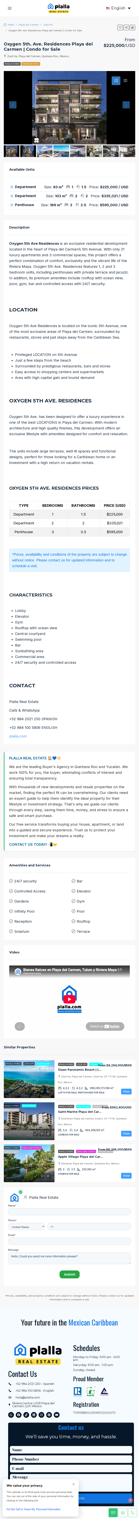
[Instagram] (41, 1415)
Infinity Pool (24, 911)
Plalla (11, 24)
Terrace (83, 931)
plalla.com (18, 736)
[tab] (116, 80)
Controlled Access (29, 891)
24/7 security (25, 881)
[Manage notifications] (130, 1500)
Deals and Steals (86, 1151)
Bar (80, 881)
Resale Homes (12, 64)
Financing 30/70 (30, 64)
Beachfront (83, 1106)
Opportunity (100, 1106)
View (126, 1091)
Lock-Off (82, 1064)
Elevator (84, 891)
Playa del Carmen (29, 24)
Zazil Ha (48, 24)
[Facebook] (19, 1415)
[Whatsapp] (11, 1415)
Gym (81, 901)
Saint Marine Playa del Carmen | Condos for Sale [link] (96, 1111)
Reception (23, 921)
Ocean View (96, 1064)
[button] (10, 8)
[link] (29, 1079)
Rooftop (83, 921)
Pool (80, 911)
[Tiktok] (26, 1415)
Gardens (21, 901)
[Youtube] (57, 1415)
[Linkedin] (34, 1415)
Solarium (21, 931)
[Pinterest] (49, 1415)
